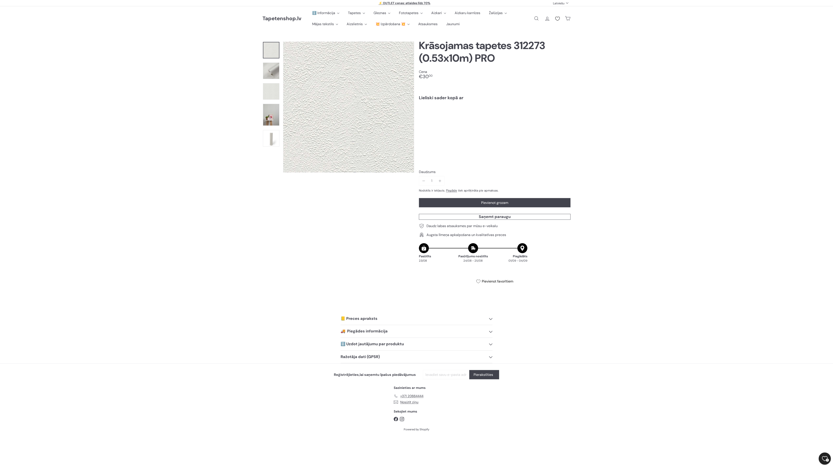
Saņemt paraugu (495, 216)
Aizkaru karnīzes (467, 13)
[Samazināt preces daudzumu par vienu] (423, 180)
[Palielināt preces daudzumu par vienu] (439, 180)
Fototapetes (409, 13)
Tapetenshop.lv (281, 18)
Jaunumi (453, 24)
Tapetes (355, 13)
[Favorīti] (557, 18)
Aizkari (437, 13)
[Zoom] (348, 107)
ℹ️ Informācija (324, 13)
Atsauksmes (428, 24)
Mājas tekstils (323, 24)
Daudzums (427, 172)
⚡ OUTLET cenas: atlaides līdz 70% (404, 3)
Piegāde (451, 190)
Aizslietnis (355, 24)
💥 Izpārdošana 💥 (391, 24)
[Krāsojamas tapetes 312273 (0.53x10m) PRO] (495, 118)
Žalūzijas (496, 13)
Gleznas (380, 13)
